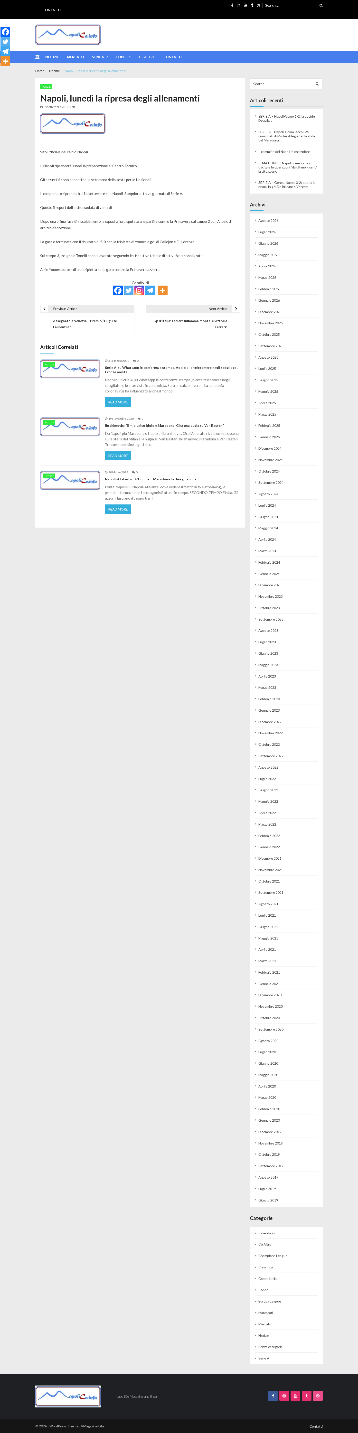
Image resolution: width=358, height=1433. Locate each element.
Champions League (272, 1256)
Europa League (269, 1301)
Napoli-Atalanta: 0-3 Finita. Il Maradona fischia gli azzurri (151, 479)
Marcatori (265, 1313)
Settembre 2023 (270, 619)
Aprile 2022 (267, 813)
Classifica (265, 1267)
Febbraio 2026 (269, 289)
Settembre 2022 (270, 756)
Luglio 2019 (267, 1189)
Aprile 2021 (267, 949)
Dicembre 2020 (270, 995)
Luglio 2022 (267, 779)
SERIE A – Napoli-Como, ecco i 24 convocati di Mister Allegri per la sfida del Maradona (286, 136)
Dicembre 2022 (270, 722)
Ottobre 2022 (269, 744)
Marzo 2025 (267, 414)
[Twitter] (128, 290)
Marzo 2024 (267, 551)
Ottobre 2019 (269, 1154)
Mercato (75, 57)
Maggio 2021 (268, 938)
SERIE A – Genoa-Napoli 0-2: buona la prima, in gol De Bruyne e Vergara (286, 184)
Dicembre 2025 (270, 312)
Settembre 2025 (270, 346)
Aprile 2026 (267, 266)
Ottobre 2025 (269, 334)
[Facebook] (118, 290)
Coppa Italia (267, 1278)
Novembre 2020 (270, 1006)
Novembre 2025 (270, 323)
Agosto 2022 (268, 767)
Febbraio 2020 (269, 1109)
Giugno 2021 (268, 927)
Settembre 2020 (270, 1029)
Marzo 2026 (267, 277)
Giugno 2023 (268, 653)
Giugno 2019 (268, 1200)
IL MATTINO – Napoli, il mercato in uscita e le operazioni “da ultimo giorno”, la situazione (288, 167)
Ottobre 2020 (269, 1018)
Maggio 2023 (268, 665)
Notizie (52, 57)
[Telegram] (150, 290)
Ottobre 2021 (269, 881)
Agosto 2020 (268, 1041)
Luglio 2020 (267, 1052)
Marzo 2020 (267, 1097)
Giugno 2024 (268, 517)
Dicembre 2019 (270, 1132)
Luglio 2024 (267, 505)
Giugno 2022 (268, 790)
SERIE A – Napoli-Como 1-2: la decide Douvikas (286, 118)
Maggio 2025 (268, 391)
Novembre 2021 (270, 870)
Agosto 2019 (268, 1177)
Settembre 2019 (270, 1166)
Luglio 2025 (267, 368)
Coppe (121, 57)
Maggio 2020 (268, 1075)
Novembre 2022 (270, 733)
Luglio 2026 (267, 232)
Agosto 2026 (268, 220)
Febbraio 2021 (269, 972)
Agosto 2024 (268, 494)
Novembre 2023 (270, 596)
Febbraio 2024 (269, 562)
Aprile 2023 (267, 676)
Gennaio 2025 (269, 437)
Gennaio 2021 (269, 984)
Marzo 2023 (267, 687)
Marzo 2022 (267, 824)
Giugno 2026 (268, 243)
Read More (118, 402)
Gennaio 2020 (269, 1120)
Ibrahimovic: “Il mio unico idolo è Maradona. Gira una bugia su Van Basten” (164, 425)
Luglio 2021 (267, 915)
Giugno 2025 (268, 380)
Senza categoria (270, 1347)
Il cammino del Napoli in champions (284, 151)
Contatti (52, 10)
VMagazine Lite (92, 1426)
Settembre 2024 (270, 482)
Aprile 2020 (267, 1086)
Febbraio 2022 (269, 836)
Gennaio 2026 (269, 300)
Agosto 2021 (268, 904)
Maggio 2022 (268, 801)
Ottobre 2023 (269, 608)
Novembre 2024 (270, 460)
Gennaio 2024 (269, 574)
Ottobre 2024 (269, 471)
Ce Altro (147, 57)
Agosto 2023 (268, 630)
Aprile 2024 (267, 539)
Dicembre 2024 (270, 448)
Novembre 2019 (270, 1143)
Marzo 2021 (267, 961)
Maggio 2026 (268, 255)
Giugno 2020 (268, 1063)
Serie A (98, 57)
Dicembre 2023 (270, 585)
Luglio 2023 (267, 642)
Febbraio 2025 (269, 425)
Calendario (266, 1233)
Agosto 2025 (268, 357)
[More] (163, 290)
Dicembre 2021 (270, 858)
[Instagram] (139, 290)
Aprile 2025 (267, 403)
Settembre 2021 (270, 892)
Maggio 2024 (268, 528)
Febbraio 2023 (269, 699)
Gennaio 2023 (269, 710)
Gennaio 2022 (269, 847)
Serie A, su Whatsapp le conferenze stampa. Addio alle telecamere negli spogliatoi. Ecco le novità (171, 369)
